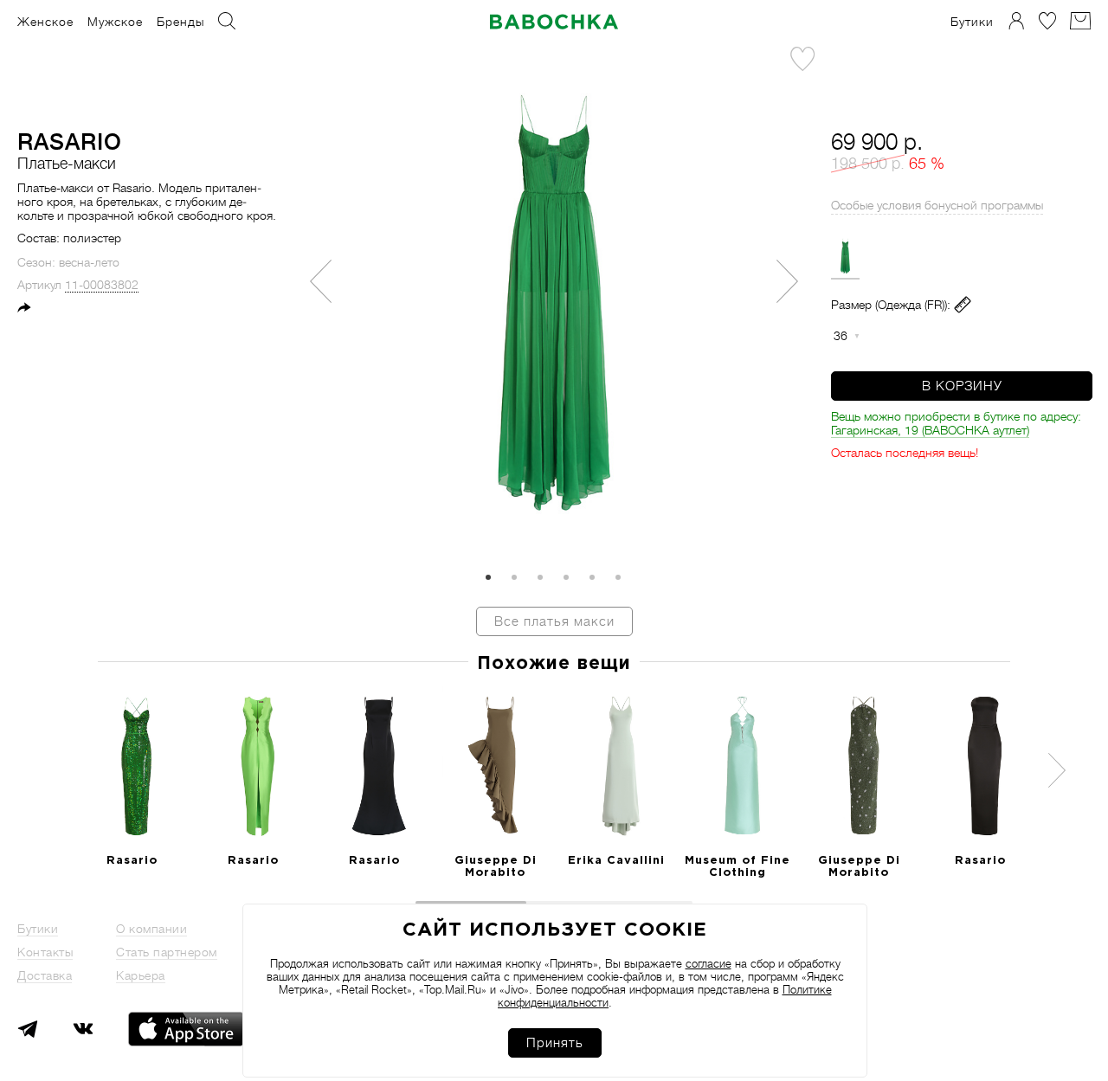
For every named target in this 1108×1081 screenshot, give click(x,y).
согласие (708, 963)
